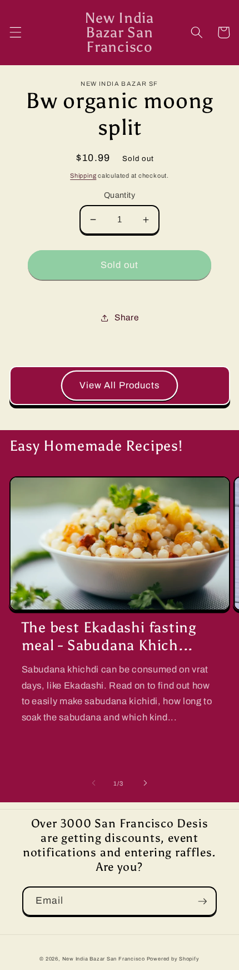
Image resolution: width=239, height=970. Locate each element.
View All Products (119, 385)
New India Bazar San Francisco (103, 959)
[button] (15, 32)
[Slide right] (145, 783)
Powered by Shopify (173, 959)
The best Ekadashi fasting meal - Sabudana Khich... (109, 636)
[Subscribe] (202, 901)
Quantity (120, 195)
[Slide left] (94, 783)
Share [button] (126, 317)
